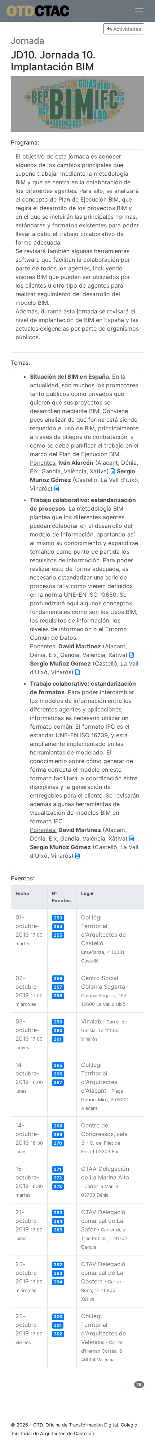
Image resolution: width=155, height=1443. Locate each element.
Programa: (25, 142)
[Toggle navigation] (139, 11)
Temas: (20, 362)
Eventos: (22, 878)
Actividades (126, 29)
